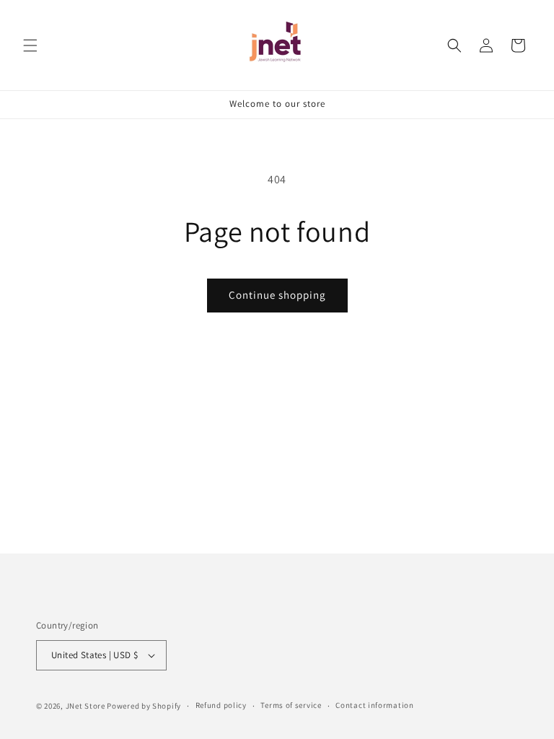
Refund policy (221, 705)
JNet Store (85, 706)
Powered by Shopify (144, 706)
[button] (30, 45)
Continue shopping (277, 295)
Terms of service (290, 705)
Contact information (374, 705)
